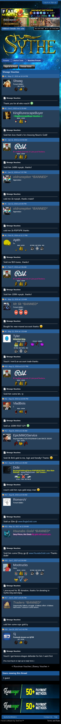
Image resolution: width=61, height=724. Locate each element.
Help (55, 717)
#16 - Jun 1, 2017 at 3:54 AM (15, 560)
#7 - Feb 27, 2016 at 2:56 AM (15, 267)
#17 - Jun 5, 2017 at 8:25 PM (15, 598)
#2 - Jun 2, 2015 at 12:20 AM (15, 108)
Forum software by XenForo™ (12, 721)
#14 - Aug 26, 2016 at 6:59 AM (16, 495)
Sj (14, 634)
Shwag (18, 81)
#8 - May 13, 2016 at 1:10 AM (16, 299)
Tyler (16, 336)
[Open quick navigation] (58, 60)
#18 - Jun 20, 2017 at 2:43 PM (16, 629)
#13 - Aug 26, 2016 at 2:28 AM (16, 463)
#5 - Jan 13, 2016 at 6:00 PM (15, 204)
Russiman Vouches (22, 666)
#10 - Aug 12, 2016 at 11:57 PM (16, 366)
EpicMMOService (25, 435)
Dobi (16, 467)
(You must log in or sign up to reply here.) (18, 661)
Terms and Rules (53, 721)
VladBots (19, 403)
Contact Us (48, 717)
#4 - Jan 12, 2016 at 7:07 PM (15, 172)
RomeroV (19, 499)
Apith (16, 240)
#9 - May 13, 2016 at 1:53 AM (16, 331)
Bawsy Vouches (40, 666)
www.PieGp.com (28, 472)
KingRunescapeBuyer (28, 113)
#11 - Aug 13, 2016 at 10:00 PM (16, 399)
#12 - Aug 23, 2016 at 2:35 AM (16, 431)
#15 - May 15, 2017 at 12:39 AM (17, 526)
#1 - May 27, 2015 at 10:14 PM (16, 76)
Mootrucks (20, 565)
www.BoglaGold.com (27, 521)
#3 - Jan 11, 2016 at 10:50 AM (16, 140)
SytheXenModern (10, 717)
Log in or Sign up (50, 2)
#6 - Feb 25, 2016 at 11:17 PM (16, 235)
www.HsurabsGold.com (39, 553)
